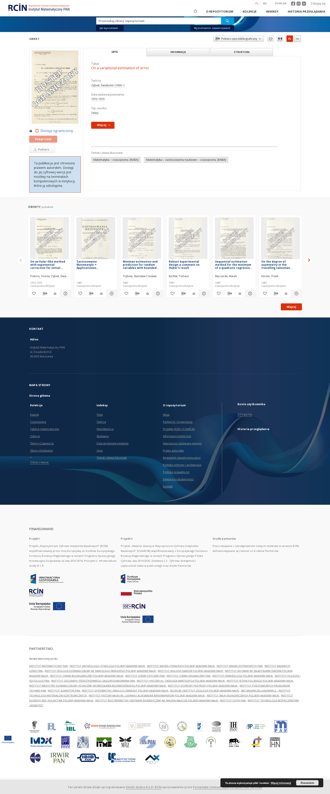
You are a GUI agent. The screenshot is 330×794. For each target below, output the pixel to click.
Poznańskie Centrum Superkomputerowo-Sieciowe (227, 787)
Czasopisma (38, 422)
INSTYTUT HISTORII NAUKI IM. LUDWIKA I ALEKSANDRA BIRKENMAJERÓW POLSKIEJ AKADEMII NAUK (147, 695)
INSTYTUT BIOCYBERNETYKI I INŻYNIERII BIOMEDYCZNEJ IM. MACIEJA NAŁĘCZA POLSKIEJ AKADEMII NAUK (157, 700)
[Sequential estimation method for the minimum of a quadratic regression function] (234, 239)
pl (289, 38)
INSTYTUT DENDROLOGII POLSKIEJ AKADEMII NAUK (242, 675)
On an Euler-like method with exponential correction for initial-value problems (47, 265)
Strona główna (39, 396)
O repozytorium (219, 11)
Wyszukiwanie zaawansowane (212, 28)
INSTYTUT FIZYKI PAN (233, 700)
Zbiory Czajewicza (42, 443)
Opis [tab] (115, 52)
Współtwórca (105, 429)
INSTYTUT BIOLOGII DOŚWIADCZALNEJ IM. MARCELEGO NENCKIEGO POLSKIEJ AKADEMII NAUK (100, 670)
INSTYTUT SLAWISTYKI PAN (64, 690)
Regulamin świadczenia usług (181, 458)
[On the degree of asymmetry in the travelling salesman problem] (280, 239)
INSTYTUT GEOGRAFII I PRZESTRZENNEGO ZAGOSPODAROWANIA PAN (93, 680)
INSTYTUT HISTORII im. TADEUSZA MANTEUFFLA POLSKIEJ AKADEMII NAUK (181, 680)
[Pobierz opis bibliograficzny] (44, 293)
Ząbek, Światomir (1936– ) (107, 85)
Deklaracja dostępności (178, 479)
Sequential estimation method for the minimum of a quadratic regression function (233, 265)
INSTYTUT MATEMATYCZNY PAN (48, 666)
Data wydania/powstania (113, 443)
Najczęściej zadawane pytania (182, 443)
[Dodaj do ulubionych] (270, 39)
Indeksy (272, 11)
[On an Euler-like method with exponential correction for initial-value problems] (49, 239)
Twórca (101, 422)
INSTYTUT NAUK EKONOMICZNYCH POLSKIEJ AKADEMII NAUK (243, 695)
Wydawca (103, 436)
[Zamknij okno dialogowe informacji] (280, 39)
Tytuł (100, 415)
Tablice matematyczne (44, 429)
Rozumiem (307, 783)
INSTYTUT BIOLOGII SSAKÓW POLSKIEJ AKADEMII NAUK (191, 670)
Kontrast (280, 3)
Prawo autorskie (173, 450)
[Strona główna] (195, 12)
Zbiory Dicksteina (41, 450)
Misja (166, 415)
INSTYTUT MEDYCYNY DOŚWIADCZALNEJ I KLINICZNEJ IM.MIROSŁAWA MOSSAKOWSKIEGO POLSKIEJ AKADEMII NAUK (98, 685)
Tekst (94, 113)
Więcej (291, 307)
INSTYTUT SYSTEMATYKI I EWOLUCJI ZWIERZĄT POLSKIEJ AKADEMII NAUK (125, 690)
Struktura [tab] (241, 52)
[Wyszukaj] (227, 20)
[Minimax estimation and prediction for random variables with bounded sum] (142, 239)
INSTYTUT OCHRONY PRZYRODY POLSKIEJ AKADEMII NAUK (203, 685)
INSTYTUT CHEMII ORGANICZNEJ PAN (189, 675)
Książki (34, 415)
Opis (100, 450)
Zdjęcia (35, 436)
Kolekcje (250, 11)
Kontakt (168, 486)
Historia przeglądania (306, 11)
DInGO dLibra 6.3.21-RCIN (143, 787)
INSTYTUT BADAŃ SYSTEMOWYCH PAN (240, 666)
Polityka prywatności (176, 472)
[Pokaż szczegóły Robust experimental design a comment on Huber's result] (203, 293)
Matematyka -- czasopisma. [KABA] (116, 160)
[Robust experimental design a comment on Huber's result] (188, 239)
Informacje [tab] (178, 52)
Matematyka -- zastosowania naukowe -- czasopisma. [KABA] (186, 160)
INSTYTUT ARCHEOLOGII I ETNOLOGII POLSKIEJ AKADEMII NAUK (108, 666)
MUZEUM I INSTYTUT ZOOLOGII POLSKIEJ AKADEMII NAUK (205, 690)
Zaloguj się (318, 3)
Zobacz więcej (39, 462)
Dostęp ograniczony (56, 130)
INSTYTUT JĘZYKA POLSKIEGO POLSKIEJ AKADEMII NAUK (260, 680)
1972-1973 (98, 99)
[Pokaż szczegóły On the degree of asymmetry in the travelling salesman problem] (295, 293)
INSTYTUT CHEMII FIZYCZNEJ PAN (145, 675)
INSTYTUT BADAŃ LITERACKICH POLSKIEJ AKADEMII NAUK (181, 666)
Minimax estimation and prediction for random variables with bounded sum (140, 265)
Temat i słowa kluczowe (112, 458)
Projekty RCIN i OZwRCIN (179, 429)
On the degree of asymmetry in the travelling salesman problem (275, 265)
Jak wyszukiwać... (110, 28)
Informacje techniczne (177, 436)
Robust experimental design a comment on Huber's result (184, 265)
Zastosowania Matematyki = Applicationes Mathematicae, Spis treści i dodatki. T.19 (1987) (95, 265)
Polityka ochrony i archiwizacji (182, 465)
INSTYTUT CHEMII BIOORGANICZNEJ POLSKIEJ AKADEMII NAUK (87, 675)
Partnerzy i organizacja (178, 422)
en (265, 3)
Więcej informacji (281, 783)
